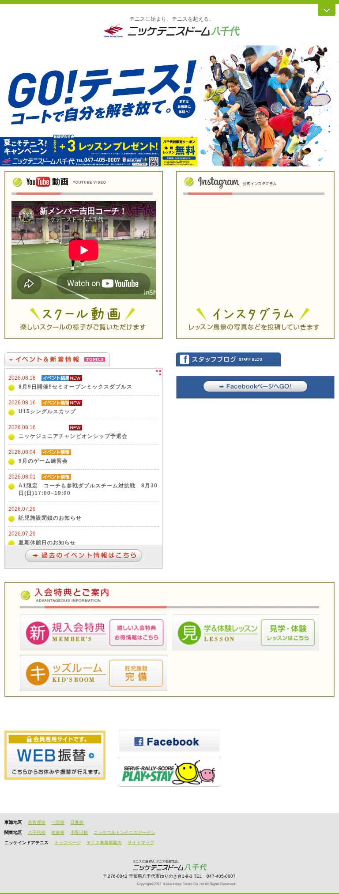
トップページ (67, 842)
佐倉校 (57, 832)
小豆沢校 (79, 832)
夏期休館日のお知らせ (47, 542)
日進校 (76, 822)
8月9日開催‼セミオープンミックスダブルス (75, 387)
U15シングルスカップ (47, 411)
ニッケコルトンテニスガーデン (124, 832)
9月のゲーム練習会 (43, 461)
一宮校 (57, 822)
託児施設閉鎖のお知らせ (50, 518)
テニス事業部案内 (104, 842)
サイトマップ (141, 842)
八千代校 (36, 832)
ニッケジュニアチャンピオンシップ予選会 (73, 436)
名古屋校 (36, 822)
